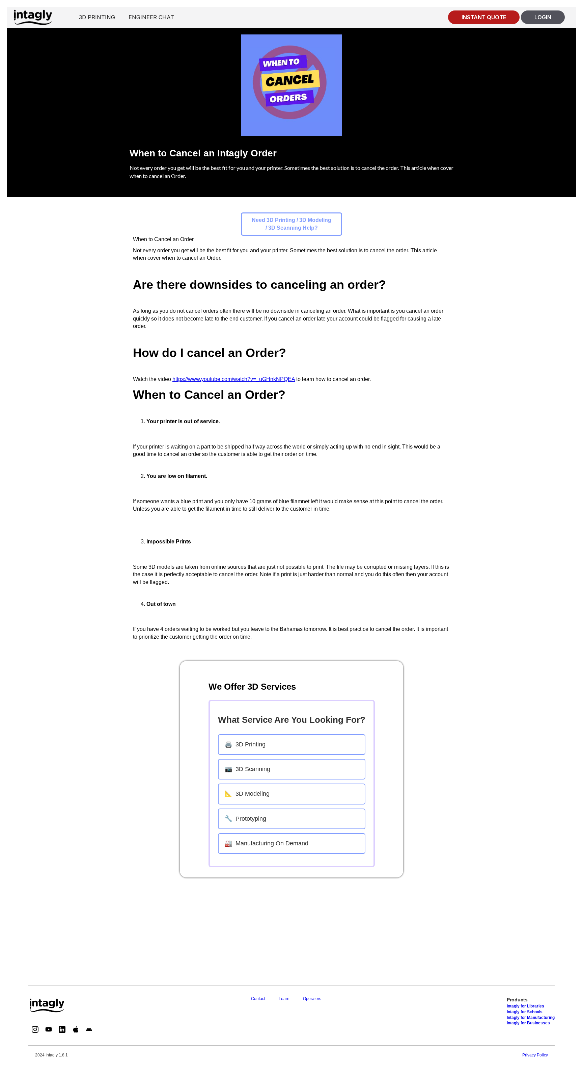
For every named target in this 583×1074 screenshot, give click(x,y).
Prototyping (245, 818)
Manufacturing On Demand (266, 843)
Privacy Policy (535, 1055)
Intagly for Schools (525, 1011)
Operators (312, 998)
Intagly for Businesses (528, 1023)
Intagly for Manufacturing (531, 1017)
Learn (284, 998)
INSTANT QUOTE (484, 17)
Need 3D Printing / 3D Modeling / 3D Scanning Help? (291, 223)
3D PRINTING (97, 17)
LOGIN (542, 17)
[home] (32, 17)
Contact (258, 998)
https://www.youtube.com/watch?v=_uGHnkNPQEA (233, 379)
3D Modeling (247, 793)
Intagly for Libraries (525, 1006)
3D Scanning (247, 769)
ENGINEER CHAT (151, 17)
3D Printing (245, 744)
